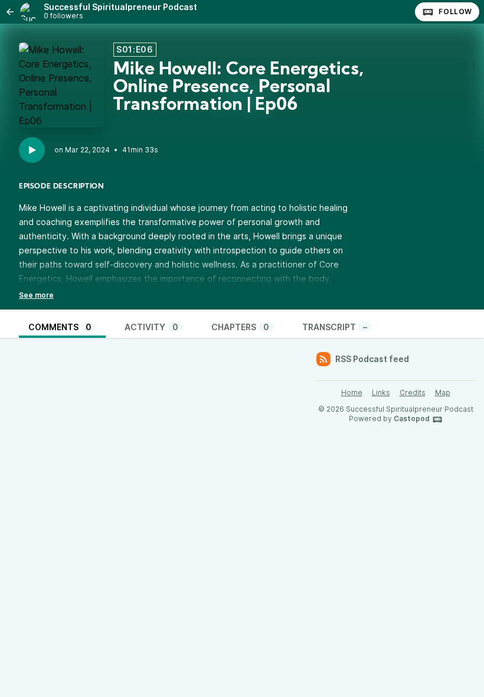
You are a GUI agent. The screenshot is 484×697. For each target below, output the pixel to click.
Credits (413, 392)
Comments (59, 327)
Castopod (412, 418)
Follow (455, 11)
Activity (151, 327)
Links (381, 392)
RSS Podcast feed (372, 359)
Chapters (240, 327)
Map (442, 392)
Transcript (334, 327)
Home (351, 392)
